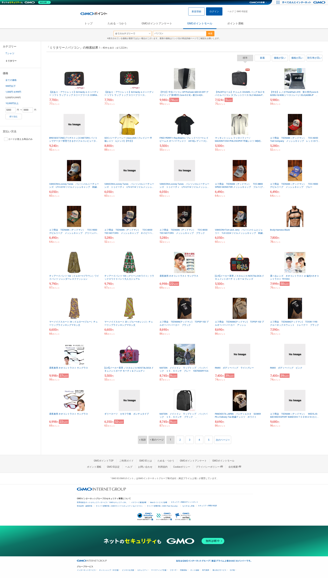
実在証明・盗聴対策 (84, 506)
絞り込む (14, 116)
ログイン (214, 11)
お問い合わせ (145, 466)
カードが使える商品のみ (20, 139)
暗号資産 (205, 570)
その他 (232, 570)
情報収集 (183, 570)
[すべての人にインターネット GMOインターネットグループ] (304, 2)
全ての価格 (11, 80)
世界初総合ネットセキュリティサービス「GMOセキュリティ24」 (102, 502)
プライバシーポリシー (208, 466)
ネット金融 (194, 570)
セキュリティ (142, 570)
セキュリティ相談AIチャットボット (184, 502)
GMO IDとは (145, 460)
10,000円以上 (12, 103)
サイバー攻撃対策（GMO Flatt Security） (163, 506)
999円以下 (10, 86)
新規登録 (196, 11)
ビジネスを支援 (128, 570)
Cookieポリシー (181, 466)
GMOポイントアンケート (157, 23)
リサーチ (173, 570)
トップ (88, 23)
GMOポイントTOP (104, 460)
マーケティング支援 (158, 570)
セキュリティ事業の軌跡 (207, 506)
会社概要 (233, 466)
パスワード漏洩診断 (138, 502)
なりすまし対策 (188, 506)
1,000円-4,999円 (13, 92)
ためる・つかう (117, 23)
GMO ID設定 (242, 11)
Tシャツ (9, 53)
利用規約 (163, 466)
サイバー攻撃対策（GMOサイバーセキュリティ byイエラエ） (119, 506)
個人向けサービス (219, 570)
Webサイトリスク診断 (158, 502)
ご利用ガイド (126, 460)
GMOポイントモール (199, 23)
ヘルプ (231, 11)
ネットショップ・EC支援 (109, 570)
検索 (210, 33)
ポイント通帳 (235, 23)
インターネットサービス (86, 570)
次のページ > (223, 439)
